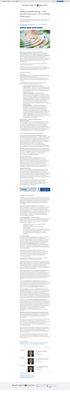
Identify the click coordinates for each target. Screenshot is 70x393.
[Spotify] (49, 387)
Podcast (19, 1)
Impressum (16, 387)
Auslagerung (35, 275)
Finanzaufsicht (29, 27)
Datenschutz (20, 387)
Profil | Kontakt (38, 353)
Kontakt (13, 387)
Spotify (6, 1)
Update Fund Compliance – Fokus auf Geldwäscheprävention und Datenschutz (34, 342)
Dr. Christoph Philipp (42, 24)
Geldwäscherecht (39, 27)
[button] (22, 347)
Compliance (43, 60)
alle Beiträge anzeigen (39, 354)
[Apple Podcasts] (50, 387)
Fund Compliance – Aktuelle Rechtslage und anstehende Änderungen (32, 343)
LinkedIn (3, 1)
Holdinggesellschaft (23, 252)
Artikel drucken (48, 347)
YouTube (4, 1)
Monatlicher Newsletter (12, 1)
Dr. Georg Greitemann (33, 24)
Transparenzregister (23, 27)
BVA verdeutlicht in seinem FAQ (27, 121)
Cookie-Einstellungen (26, 387)
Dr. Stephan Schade (23, 24)
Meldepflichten (34, 27)
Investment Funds (22, 9)
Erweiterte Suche (60, 1)
